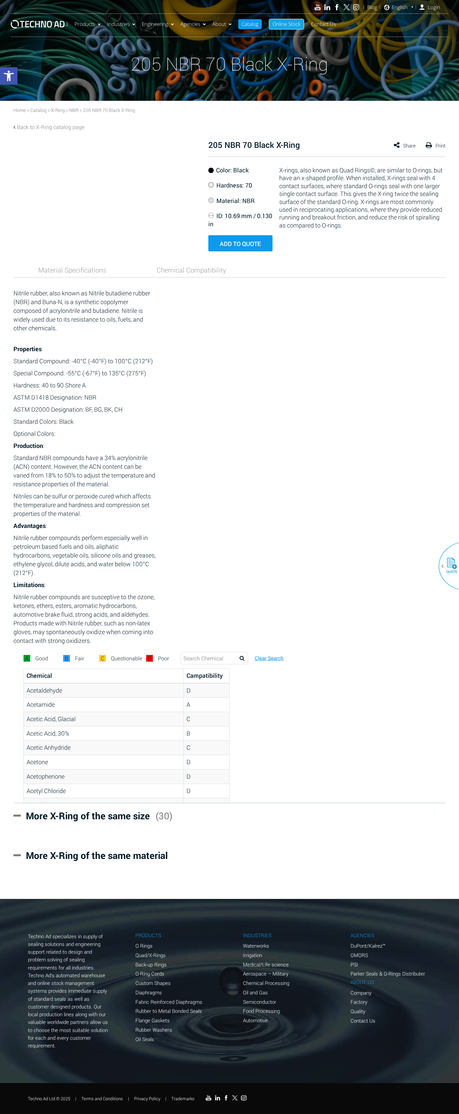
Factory (358, 1001)
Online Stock (286, 23)
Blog (372, 7)
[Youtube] (318, 7)
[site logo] (39, 24)
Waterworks (256, 945)
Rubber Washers (153, 1029)
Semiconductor (259, 1001)
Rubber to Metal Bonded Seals (168, 1010)
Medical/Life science (266, 964)
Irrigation (252, 955)
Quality (357, 1011)
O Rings (144, 945)
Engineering (155, 23)
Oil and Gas (255, 992)
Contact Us (323, 23)
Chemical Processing (266, 983)
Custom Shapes (153, 983)
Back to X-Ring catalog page (50, 126)
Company (360, 992)
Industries (118, 23)
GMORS (359, 955)
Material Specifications (72, 269)
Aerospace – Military (265, 973)
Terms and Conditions (102, 1099)
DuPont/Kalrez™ (367, 945)
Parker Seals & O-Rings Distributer (387, 973)
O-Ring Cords (149, 973)
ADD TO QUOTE (240, 244)
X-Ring (58, 110)
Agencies (190, 23)
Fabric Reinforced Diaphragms (168, 1001)
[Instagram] (356, 7)
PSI (354, 964)
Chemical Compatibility (191, 269)
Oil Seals (144, 1039)
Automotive (255, 1020)
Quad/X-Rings (150, 955)
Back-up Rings (151, 964)
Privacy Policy (147, 1099)
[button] (449, 566)
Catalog (250, 23)
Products (85, 23)
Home (19, 110)
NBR (74, 110)
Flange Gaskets (152, 1020)
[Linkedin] (327, 7)
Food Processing (261, 1010)
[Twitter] (346, 7)
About (219, 23)
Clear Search (269, 658)
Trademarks (183, 1099)
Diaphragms (148, 992)
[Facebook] (337, 7)
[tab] (72, 270)
